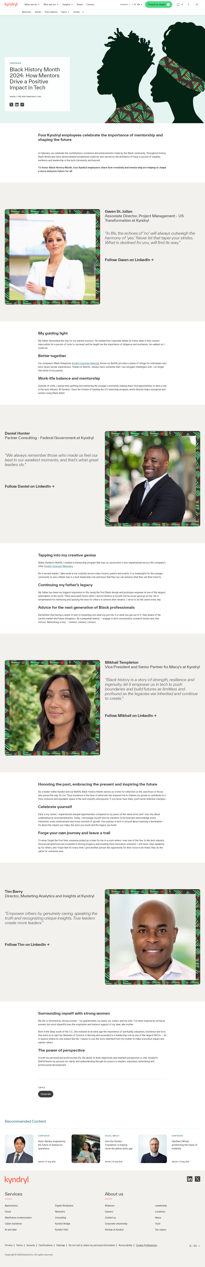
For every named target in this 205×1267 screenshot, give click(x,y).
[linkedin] (189, 1179)
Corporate (15, 63)
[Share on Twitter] (11, 104)
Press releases (51, 12)
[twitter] (197, 1179)
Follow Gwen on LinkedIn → (129, 259)
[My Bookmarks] (188, 4)
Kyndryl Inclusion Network (85, 363)
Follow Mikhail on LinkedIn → (131, 715)
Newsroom (26, 12)
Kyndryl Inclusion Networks (58, 566)
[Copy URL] (22, 104)
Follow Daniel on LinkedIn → (29, 486)
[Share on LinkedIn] (17, 104)
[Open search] (197, 4)
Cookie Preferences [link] (146, 1245)
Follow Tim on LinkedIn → (27, 944)
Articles (38, 12)
